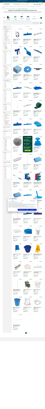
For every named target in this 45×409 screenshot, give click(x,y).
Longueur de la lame (6, 162)
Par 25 (5, 86)
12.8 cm (6, 53)
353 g (5, 148)
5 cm (5, 156)
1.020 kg (6, 142)
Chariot (6, 35)
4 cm (5, 171)
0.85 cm (6, 107)
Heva (5, 71)
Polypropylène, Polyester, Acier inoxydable (7, 123)
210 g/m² (6, 108)
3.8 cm (5, 93)
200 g (5, 146)
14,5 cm (5, 54)
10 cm (5, 177)
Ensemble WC (6, 38)
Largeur (4, 90)
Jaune (5, 46)
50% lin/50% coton (7, 114)
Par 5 (5, 83)
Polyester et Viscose (7, 120)
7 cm (5, 95)
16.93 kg (6, 144)
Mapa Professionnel (7, 73)
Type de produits (6, 29)
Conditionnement (6, 80)
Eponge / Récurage (7, 39)
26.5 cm (6, 60)
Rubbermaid (6, 74)
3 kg (5, 147)
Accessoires (6, 30)
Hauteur (4, 166)
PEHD (5, 119)
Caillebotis (6, 34)
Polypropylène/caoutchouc (8, 124)
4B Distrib (6, 67)
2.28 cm (6, 169)
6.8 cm (5, 173)
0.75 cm (6, 106)
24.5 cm (6, 58)
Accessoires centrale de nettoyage (7, 32)
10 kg (5, 143)
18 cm (5, 56)
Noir (5, 47)
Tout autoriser (32, 209)
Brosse (5, 33)
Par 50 (5, 87)
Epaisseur (4, 104)
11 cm (5, 176)
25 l (5, 134)
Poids (4, 138)
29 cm (5, 62)
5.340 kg (6, 149)
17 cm (5, 163)
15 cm (5, 55)
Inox (5, 128)
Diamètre (4, 152)
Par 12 (5, 85)
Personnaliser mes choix (22, 209)
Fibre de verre (6, 117)
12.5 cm (5, 178)
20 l (5, 133)
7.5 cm (5, 96)
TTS (5, 77)
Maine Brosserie (7, 72)
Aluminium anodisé (7, 115)
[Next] (29, 333)
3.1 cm (5, 155)
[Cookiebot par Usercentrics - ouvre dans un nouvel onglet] (34, 198)
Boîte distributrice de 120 (7, 82)
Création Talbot (7, 68)
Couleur (4, 43)
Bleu (5, 45)
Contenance (5, 131)
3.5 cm (5, 92)
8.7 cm (5, 99)
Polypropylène (7, 121)
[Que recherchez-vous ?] (28, 4)
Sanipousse (6, 75)
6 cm (5, 94)
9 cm (5, 100)
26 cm (5, 59)
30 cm (5, 63)
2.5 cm (5, 91)
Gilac (5, 70)
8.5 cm (5, 98)
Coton (5, 116)
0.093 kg (6, 140)
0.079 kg (6, 139)
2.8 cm (5, 170)
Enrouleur (6, 37)
